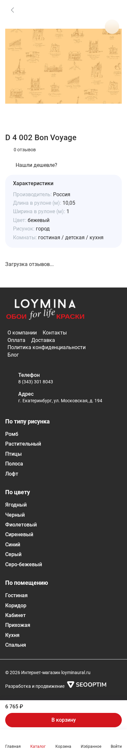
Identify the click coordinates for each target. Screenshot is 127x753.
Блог (13, 355)
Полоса (14, 464)
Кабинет (15, 615)
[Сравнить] (112, 27)
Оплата (16, 340)
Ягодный (16, 505)
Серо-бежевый (23, 564)
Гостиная (16, 595)
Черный (15, 515)
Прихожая (17, 625)
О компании (22, 333)
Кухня (12, 635)
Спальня (15, 645)
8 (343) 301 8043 (35, 381)
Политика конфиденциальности (46, 347)
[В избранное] (112, 10)
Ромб (11, 434)
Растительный (23, 444)
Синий (12, 544)
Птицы (13, 454)
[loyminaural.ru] (45, 309)
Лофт (11, 474)
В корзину (63, 720)
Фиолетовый (21, 525)
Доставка (43, 340)
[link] (12, 10)
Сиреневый (19, 534)
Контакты (55, 333)
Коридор (15, 605)
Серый (13, 554)
